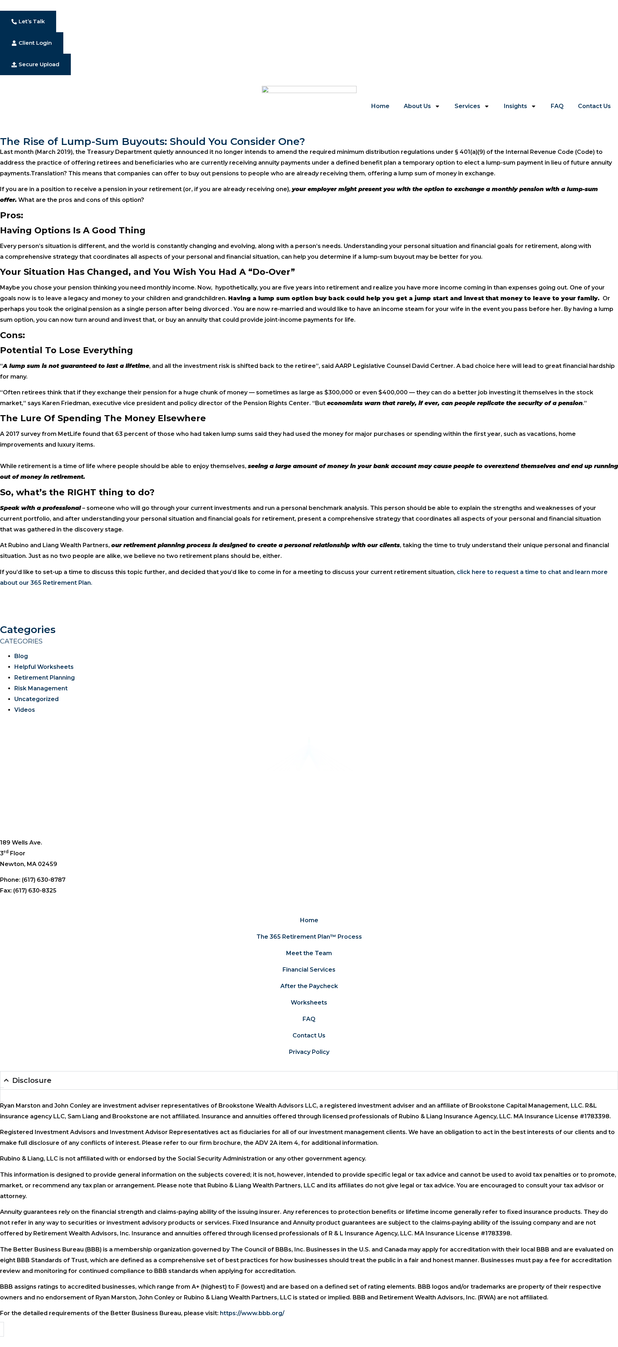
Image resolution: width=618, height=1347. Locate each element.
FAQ (557, 106)
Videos (24, 709)
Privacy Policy (309, 1052)
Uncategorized (36, 699)
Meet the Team (309, 953)
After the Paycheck (309, 986)
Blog (21, 656)
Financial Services (309, 969)
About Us (417, 106)
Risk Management (41, 688)
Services (467, 106)
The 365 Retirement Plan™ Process (309, 936)
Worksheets (309, 1002)
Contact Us (594, 106)
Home (380, 106)
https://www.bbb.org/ (252, 1313)
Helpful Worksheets (44, 666)
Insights (515, 106)
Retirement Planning (44, 677)
